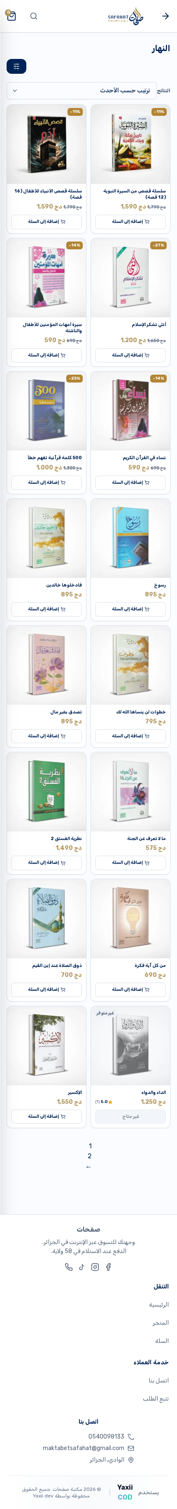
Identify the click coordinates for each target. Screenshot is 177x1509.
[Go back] (165, 16)
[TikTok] (82, 1267)
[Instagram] (95, 1267)
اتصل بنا (159, 1380)
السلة (162, 1341)
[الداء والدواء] (130, 1045)
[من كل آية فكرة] (130, 918)
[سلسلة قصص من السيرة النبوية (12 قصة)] (130, 144)
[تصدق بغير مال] (46, 665)
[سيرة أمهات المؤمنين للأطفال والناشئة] (46, 277)
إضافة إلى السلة (127, 221)
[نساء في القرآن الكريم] (130, 411)
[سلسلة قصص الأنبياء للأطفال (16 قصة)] (46, 144)
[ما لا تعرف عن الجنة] (130, 791)
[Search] (33, 16)
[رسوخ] (130, 538)
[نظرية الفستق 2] (46, 791)
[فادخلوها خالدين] (46, 538)
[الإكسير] (46, 1045)
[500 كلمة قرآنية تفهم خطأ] (46, 411)
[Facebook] (108, 1267)
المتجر (161, 1322)
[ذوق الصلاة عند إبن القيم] (46, 918)
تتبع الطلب (156, 1398)
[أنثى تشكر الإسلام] (130, 277)
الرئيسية (159, 1304)
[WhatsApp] (69, 1267)
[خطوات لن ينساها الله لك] (130, 665)
